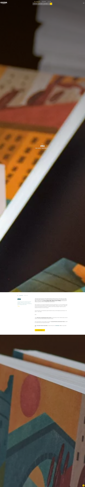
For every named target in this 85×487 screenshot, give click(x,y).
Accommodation (37, 1)
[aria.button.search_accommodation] (51, 4)
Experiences (44, 1)
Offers (50, 1)
